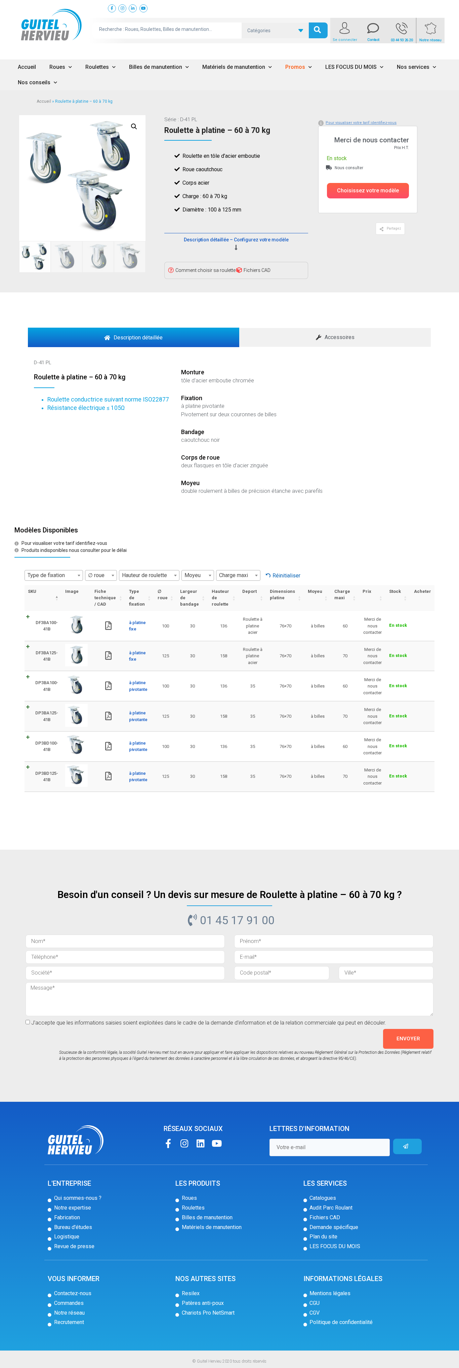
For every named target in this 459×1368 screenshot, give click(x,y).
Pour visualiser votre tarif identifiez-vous (361, 123)
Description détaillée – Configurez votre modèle (236, 239)
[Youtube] (216, 1143)
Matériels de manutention (233, 67)
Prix (367, 591)
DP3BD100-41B (46, 746)
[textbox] (54, 575)
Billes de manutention (155, 67)
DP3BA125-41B (46, 716)
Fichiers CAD (257, 270)
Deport (249, 591)
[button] (368, 190)
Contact (373, 40)
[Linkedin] (200, 1143)
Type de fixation (137, 598)
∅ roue (163, 594)
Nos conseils (34, 82)
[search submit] (318, 30)
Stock (395, 591)
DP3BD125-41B (46, 777)
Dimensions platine (282, 594)
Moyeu (315, 591)
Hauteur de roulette (220, 598)
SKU (32, 591)
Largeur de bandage (189, 598)
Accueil (27, 67)
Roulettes (97, 67)
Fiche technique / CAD (105, 598)
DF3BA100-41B (47, 626)
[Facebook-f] (168, 1143)
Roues (57, 67)
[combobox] (54, 575)
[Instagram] (184, 1143)
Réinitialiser (286, 575)
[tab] (133, 337)
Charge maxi (342, 594)
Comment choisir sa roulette (205, 270)
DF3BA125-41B (47, 656)
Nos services (413, 67)
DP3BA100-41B (46, 686)
